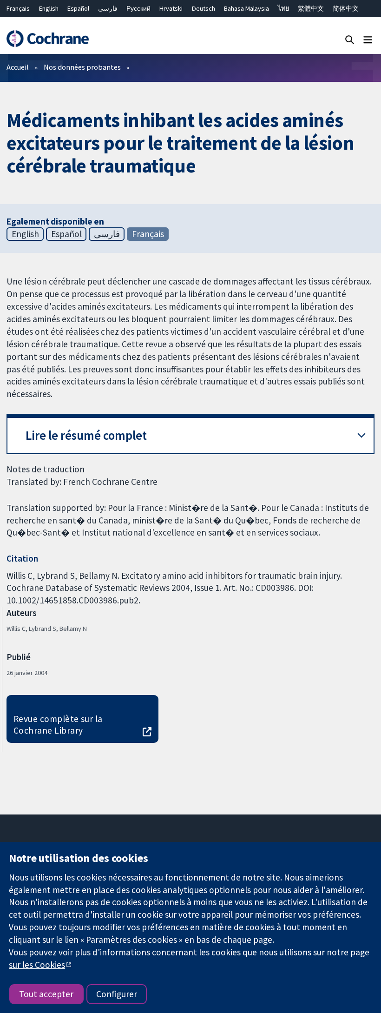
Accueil (18, 67)
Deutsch (203, 8)
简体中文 (346, 8)
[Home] (47, 38)
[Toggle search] (349, 39)
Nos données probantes (82, 67)
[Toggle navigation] (367, 39)
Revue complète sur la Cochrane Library (58, 724)
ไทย (283, 8)
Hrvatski (171, 8)
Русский (138, 8)
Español (78, 8)
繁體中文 (311, 8)
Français (18, 8)
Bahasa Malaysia (246, 8)
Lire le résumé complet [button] (86, 435)
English (49, 8)
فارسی (108, 8)
